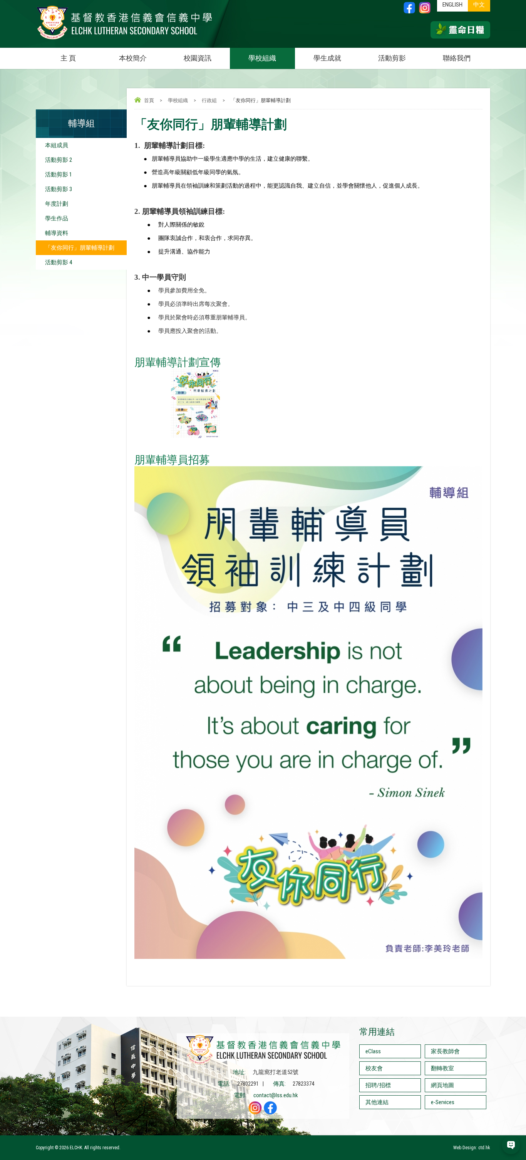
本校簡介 (133, 58)
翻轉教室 (442, 1068)
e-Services (442, 1102)
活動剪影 (392, 58)
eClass (373, 1051)
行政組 (209, 100)
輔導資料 (56, 233)
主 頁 (68, 58)
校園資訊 (197, 58)
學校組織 (262, 58)
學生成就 (327, 58)
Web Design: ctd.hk (471, 1147)
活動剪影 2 (58, 159)
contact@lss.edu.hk (275, 1095)
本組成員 (56, 145)
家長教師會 (445, 1051)
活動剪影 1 (58, 174)
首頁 (149, 100)
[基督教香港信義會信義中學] (124, 39)
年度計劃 (56, 203)
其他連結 (377, 1102)
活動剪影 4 (58, 262)
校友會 (374, 1068)
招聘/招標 (378, 1085)
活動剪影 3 (58, 189)
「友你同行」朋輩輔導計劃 (79, 247)
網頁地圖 (442, 1085)
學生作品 (56, 218)
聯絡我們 (457, 58)
